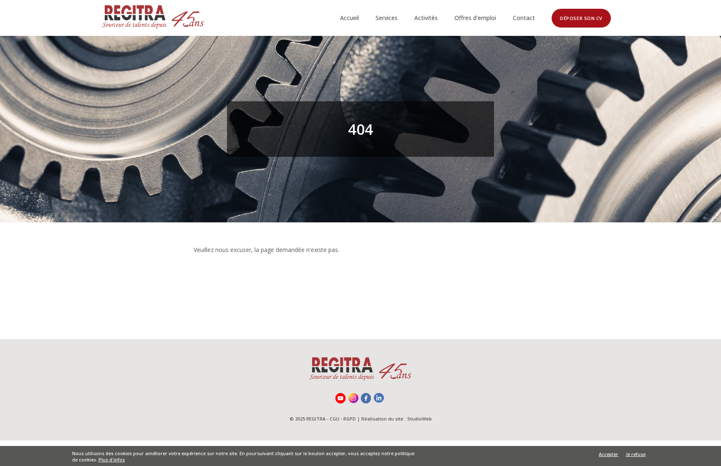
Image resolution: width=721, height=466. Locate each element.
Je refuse (635, 454)
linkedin (380, 399)
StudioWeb (419, 419)
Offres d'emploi (475, 18)
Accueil (349, 18)
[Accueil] (153, 18)
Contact (524, 18)
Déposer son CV (581, 18)
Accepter (608, 454)
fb (367, 399)
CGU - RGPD (343, 419)
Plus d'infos (111, 460)
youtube (341, 399)
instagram (354, 399)
